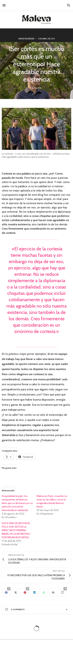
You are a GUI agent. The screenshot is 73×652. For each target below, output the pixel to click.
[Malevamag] (36, 19)
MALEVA (37, 88)
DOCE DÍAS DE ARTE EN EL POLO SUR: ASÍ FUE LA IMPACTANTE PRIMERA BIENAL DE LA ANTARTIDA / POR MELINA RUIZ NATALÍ (16, 530)
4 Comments (18, 609)
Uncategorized (26, 39)
